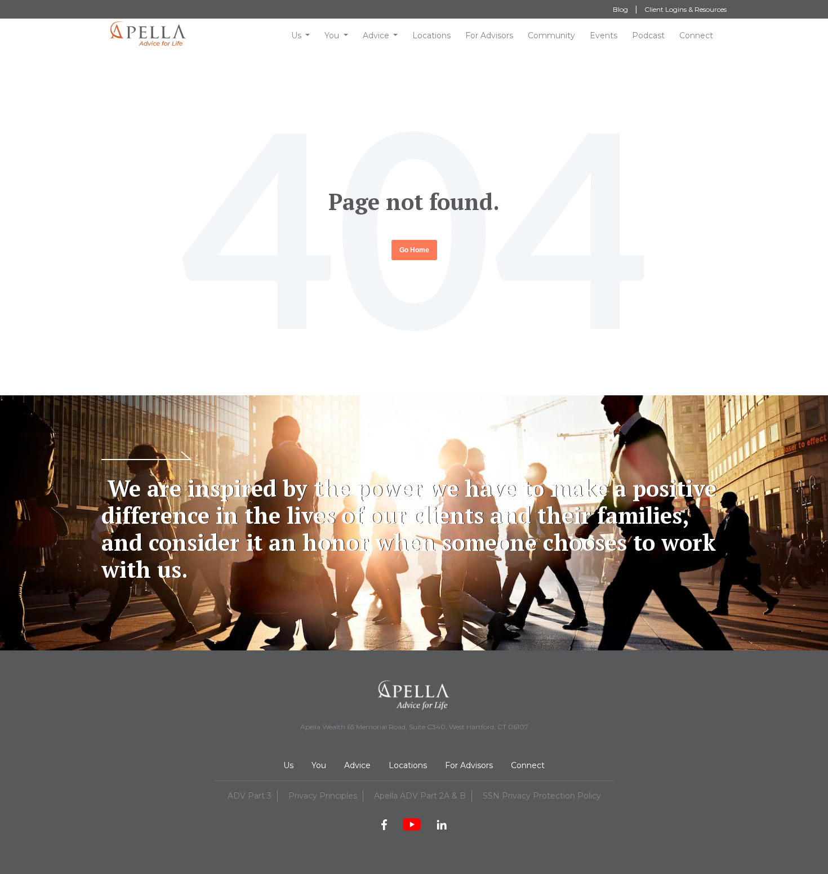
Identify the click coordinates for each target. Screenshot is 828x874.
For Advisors (489, 35)
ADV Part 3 (249, 796)
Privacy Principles (322, 796)
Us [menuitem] (288, 765)
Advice (376, 35)
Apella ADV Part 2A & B (420, 796)
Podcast (648, 35)
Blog (620, 9)
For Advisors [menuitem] (469, 765)
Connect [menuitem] (528, 765)
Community (551, 35)
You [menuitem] (318, 765)
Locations (431, 35)
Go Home (414, 250)
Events (603, 35)
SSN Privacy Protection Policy (542, 796)
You (331, 35)
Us (296, 35)
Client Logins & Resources (685, 9)
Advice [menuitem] (357, 765)
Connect (696, 35)
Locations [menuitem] (408, 765)
